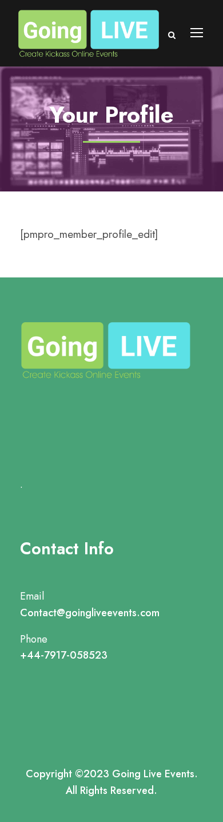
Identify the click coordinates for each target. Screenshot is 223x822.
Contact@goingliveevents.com (90, 612)
